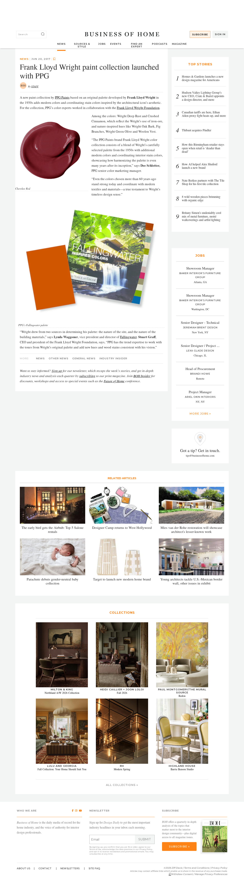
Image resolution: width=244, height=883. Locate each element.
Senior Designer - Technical (200, 322)
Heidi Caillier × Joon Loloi (122, 689)
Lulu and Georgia (62, 765)
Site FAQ (94, 868)
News (61, 43)
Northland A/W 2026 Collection (62, 693)
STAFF (35, 86)
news (24, 58)
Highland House (182, 765)
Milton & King (62, 689)
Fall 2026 (122, 693)
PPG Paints (62, 97)
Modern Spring (122, 769)
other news (58, 358)
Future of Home (114, 381)
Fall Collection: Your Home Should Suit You (62, 769)
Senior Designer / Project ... (200, 345)
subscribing (87, 376)
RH (122, 765)
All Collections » (122, 785)
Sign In (220, 34)
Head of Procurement (200, 368)
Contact (45, 868)
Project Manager (200, 392)
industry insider (113, 358)
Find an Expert (136, 45)
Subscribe (200, 34)
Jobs (102, 43)
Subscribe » (179, 846)
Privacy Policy (145, 849)
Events (115, 43)
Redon (182, 696)
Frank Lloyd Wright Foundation (138, 108)
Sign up (57, 370)
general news (84, 358)
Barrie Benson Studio (182, 769)
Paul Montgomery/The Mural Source (182, 691)
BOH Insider (141, 376)
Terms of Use (95, 849)
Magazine (179, 43)
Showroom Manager (200, 268)
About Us (23, 868)
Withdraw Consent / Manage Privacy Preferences (199, 874)
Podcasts (159, 43)
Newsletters (70, 868)
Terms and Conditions (196, 867)
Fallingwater (128, 337)
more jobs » (200, 413)
